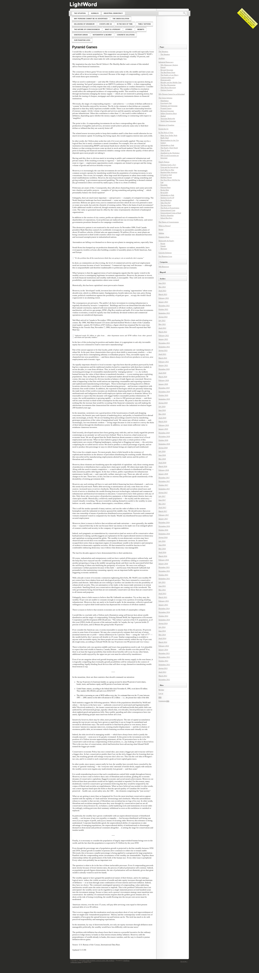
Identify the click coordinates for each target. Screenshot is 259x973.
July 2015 (162, 582)
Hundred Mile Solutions (169, 172)
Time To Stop (165, 150)
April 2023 (162, 291)
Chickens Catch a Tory (168, 165)
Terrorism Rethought (168, 118)
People (163, 243)
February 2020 (164, 380)
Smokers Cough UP (167, 197)
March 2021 (163, 358)
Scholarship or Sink (167, 145)
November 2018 (164, 436)
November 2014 (164, 612)
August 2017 (163, 492)
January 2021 (163, 365)
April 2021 (162, 354)
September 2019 (164, 399)
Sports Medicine (166, 200)
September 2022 (164, 313)
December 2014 (164, 608)
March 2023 (163, 294)
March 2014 (163, 642)
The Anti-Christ (166, 205)
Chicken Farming (167, 90)
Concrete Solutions (165, 253)
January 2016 (163, 564)
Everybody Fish (166, 103)
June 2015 (162, 586)
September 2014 (164, 620)
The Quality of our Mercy (170, 75)
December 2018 (164, 433)
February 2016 (164, 560)
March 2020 (163, 377)
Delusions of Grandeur (166, 125)
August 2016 (163, 537)
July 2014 (162, 627)
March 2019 (163, 421)
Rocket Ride (165, 190)
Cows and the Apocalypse (169, 167)
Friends (163, 246)
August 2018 (163, 448)
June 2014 (162, 631)
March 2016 (163, 556)
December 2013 (164, 653)
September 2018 (164, 444)
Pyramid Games (84, 47)
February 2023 (164, 298)
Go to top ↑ (184, 961)
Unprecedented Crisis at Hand (171, 213)
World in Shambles (167, 215)
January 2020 (163, 384)
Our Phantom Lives (165, 256)
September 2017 (164, 489)
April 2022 (162, 328)
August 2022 (163, 317)
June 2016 (162, 545)
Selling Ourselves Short (169, 113)
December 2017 (164, 477)
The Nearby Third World (169, 148)
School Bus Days (166, 218)
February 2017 (164, 515)
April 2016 (162, 552)
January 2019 (163, 429)
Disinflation (165, 101)
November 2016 (164, 526)
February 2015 (164, 601)
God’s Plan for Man (167, 170)
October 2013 (163, 661)
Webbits (161, 233)
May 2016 (162, 549)
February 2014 (164, 646)
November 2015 (164, 571)
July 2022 (162, 320)
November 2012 (164, 679)
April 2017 (162, 507)
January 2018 (163, 474)
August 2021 (163, 350)
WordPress (126, 960)
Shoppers (164, 248)
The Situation (165, 54)
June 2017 (162, 500)
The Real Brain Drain (168, 72)
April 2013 (162, 672)
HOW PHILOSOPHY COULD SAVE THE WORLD (98, 960)
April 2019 (162, 418)
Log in (161, 693)
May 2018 (162, 459)
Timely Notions (164, 162)
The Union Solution (165, 98)
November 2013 (164, 657)
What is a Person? (165, 226)
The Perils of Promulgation (170, 208)
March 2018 (163, 466)
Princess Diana (166, 187)
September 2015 (164, 578)
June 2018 (162, 455)
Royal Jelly (164, 192)
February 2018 (164, 470)
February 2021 (164, 362)
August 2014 (163, 623)
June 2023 (162, 283)
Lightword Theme (76, 962)
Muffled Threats (166, 177)
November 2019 (164, 391)
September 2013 (164, 664)
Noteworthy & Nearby (166, 241)
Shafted (163, 116)
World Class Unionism (168, 121)
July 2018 (162, 451)
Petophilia (164, 185)
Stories (161, 229)
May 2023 (162, 287)
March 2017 (163, 511)
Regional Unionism (167, 111)
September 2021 (164, 347)
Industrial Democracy (166, 62)
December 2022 (164, 305)
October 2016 (163, 530)
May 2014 (162, 635)
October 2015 (163, 575)
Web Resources (164, 266)
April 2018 (162, 463)
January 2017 (163, 519)
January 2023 (163, 302)
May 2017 (162, 504)
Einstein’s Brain (164, 237)
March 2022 (163, 332)
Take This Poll (165, 203)
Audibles (162, 58)
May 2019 (162, 414)
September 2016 (164, 534)
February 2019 (164, 425)
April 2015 (162, 593)
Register (161, 690)
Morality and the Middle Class (171, 82)
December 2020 (164, 369)
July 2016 (162, 541)
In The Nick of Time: (166, 132)
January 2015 (163, 605)
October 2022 (163, 309)
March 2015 (163, 597)
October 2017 (163, 485)
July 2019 (162, 406)
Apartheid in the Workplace (170, 153)
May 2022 (162, 324)
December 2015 (164, 567)
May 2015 (162, 590)
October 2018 (163, 440)
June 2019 (162, 410)
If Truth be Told (166, 175)
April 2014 (162, 638)
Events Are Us (163, 129)
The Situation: (163, 51)
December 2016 (164, 522)
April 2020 (162, 373)
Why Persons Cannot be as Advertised (172, 94)
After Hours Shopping (168, 87)
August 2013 (163, 668)
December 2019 (164, 388)
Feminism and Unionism (169, 106)
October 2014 (163, 616)
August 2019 (163, 403)
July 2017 (162, 496)
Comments (164, 701)
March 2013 (163, 676)
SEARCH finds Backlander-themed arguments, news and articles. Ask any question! (247, 18)
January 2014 (163, 650)
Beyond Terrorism (167, 70)
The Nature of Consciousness (169, 222)
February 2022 (164, 335)
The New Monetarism (168, 85)
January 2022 (163, 339)
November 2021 (164, 343)
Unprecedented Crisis (168, 210)
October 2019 (163, 395)
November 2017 (164, 481)
